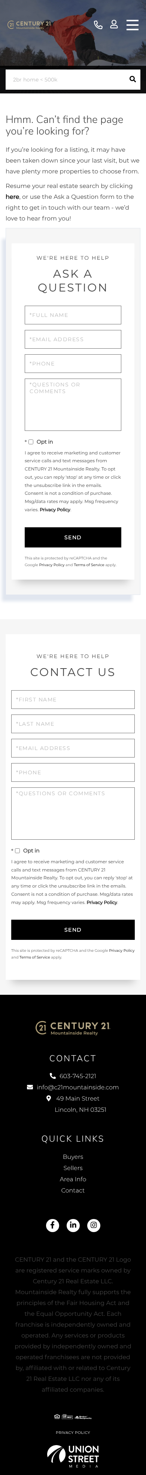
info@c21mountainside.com (78, 1087)
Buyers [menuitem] (73, 1157)
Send (73, 537)
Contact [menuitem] (73, 1190)
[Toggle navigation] (133, 25)
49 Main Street (80, 1104)
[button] (132, 80)
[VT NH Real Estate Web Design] (73, 1456)
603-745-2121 (98, 25)
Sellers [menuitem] (72, 1168)
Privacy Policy (55, 510)
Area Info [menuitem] (73, 1179)
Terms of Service (89, 564)
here (12, 197)
